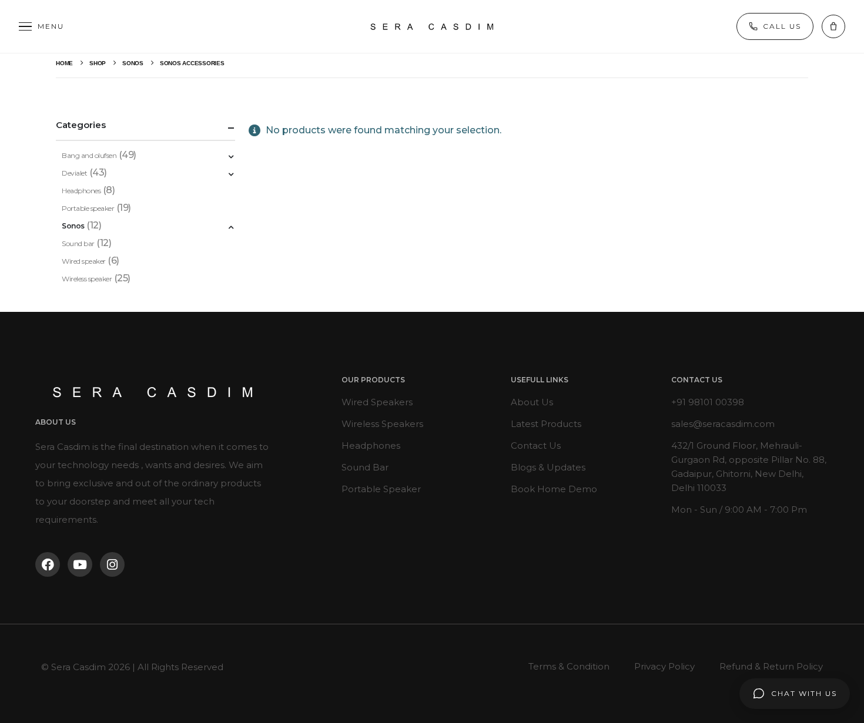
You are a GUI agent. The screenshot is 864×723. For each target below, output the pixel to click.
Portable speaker (88, 208)
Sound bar (78, 243)
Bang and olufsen (89, 155)
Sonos (73, 225)
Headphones (81, 190)
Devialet (74, 173)
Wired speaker (84, 261)
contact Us (696, 379)
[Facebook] (47, 564)
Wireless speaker (87, 278)
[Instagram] (112, 564)
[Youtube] (80, 564)
